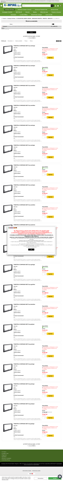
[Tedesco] (16, 228)
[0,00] (58, 6)
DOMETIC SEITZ (17, 52)
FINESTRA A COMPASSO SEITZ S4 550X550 (24, 423)
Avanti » (33, 37)
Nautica (35, 12)
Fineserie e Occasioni (56, 12)
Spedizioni (4, 456)
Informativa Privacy (6, 459)
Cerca (11, 24)
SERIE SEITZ (48, 26)
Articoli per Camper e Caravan (24, 9)
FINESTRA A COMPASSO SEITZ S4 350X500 (24, 324)
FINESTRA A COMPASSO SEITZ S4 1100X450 (24, 125)
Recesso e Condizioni (6, 458)
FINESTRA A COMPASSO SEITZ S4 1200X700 (24, 224)
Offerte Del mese (44, 12)
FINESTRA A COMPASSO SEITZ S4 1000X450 (24, 45)
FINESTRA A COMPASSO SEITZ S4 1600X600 (24, 304)
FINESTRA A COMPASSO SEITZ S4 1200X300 (24, 165)
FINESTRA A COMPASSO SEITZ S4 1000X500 (24, 65)
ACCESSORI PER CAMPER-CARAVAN (23, 26)
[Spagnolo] (14, 228)
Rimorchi (27, 12)
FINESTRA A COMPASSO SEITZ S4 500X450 (24, 384)
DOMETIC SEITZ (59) (5, 29)
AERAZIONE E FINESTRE (35, 26)
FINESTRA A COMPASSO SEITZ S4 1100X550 (24, 145)
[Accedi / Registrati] (56, 6)
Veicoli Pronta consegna (36, 14)
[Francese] (13, 228)
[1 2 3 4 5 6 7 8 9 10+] (44, 58)
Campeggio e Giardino (7, 12)
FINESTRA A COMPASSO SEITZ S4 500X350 (24, 364)
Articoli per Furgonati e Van (41, 9)
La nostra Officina (23, 14)
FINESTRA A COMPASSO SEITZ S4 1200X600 (24, 205)
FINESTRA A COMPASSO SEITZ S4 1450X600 (24, 284)
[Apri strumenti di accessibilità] (60, 477)
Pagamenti (4, 455)
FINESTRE (43, 26)
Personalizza (40, 478)
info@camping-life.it (41, 0)
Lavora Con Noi (49, 14)
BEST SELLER (19, 12)
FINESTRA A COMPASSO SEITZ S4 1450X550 (24, 264)
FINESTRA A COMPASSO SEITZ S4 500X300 (24, 344)
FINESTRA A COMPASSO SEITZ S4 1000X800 (24, 105)
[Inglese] (11, 228)
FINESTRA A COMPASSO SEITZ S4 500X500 (24, 403)
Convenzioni (13, 14)
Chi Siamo (4, 451)
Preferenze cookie (36, 470)
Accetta (55, 478)
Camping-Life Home (9, 9)
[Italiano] (9, 228)
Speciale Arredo (54, 9)
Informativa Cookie (5, 479)
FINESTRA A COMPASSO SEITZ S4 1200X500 (24, 185)
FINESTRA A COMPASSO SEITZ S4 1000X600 (24, 85)
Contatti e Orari (5, 453)
